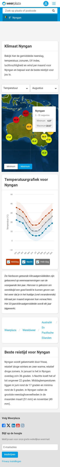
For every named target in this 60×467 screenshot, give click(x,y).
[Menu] (54, 3)
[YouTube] (18, 425)
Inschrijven (9, 454)
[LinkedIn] (13, 425)
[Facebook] (3, 425)
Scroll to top (54, 461)
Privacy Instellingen (11, 461)
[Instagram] (22, 425)
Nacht (30, 261)
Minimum (11, 166)
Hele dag (44, 261)
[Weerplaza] (11, 3)
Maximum (25, 166)
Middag (15, 261)
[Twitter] (8, 425)
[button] (12, 140)
